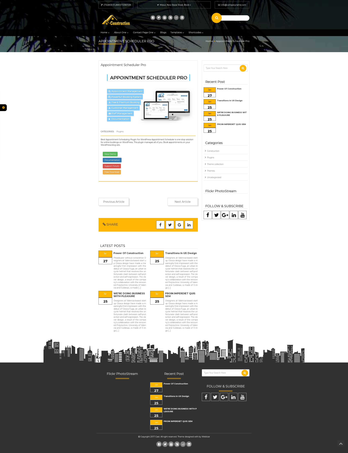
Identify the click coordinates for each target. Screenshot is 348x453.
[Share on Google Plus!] (179, 225)
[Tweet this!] (170, 225)
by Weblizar (204, 436)
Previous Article (113, 201)
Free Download (112, 172)
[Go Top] (341, 443)
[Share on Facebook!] (160, 225)
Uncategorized (214, 177)
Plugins (119, 131)
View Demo (110, 154)
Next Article (183, 201)
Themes (211, 171)
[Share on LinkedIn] (189, 225)
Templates (176, 32)
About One (120, 32)
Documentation (112, 160)
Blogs (163, 32)
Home (104, 32)
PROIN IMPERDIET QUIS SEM (180, 295)
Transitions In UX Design (181, 253)
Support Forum (112, 166)
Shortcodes (195, 32)
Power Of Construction (128, 253)
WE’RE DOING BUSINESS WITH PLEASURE (129, 295)
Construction (213, 151)
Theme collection (215, 164)
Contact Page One (143, 32)
